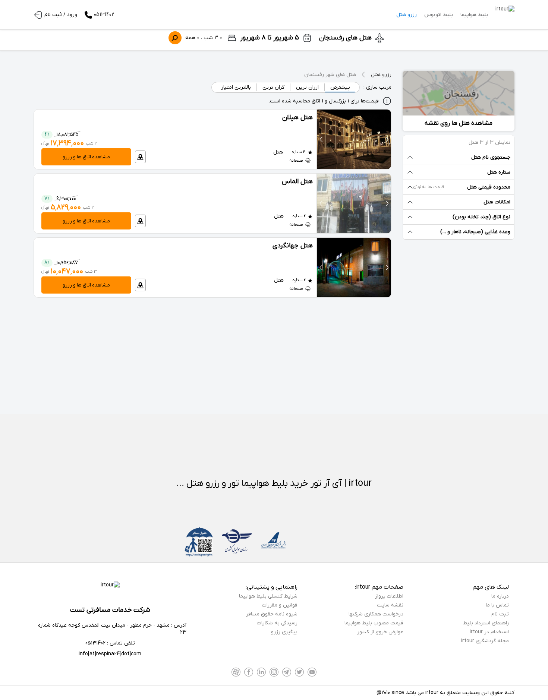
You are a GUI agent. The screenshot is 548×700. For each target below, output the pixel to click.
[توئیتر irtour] (299, 672)
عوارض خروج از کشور (380, 632)
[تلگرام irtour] (286, 672)
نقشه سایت (390, 605)
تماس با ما (497, 605)
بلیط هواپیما (474, 14)
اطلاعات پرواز (389, 596)
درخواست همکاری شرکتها (376, 614)
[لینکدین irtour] (261, 672)
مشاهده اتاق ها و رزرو (86, 157)
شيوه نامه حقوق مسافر (271, 614)
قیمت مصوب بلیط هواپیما (373, 623)
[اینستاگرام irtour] (274, 672)
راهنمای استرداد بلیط (486, 623)
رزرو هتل (406, 14)
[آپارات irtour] (236, 672)
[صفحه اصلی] (504, 15)
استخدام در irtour (489, 632)
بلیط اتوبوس (438, 14)
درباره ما (500, 596)
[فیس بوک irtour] (248, 672)
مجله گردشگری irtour (485, 640)
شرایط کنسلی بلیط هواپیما (268, 596)
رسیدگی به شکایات (277, 623)
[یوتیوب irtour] (312, 672)
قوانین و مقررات (279, 605)
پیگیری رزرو (284, 632)
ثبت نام (500, 614)
